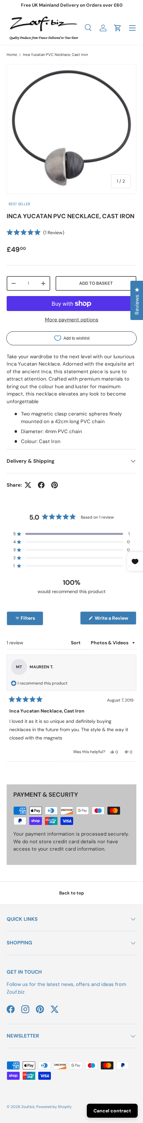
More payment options (71, 319)
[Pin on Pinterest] (54, 485)
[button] (117, 28)
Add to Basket (96, 283)
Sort (76, 643)
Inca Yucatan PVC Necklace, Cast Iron (55, 54)
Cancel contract (112, 1111)
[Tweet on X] (28, 485)
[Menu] (132, 28)
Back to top (71, 893)
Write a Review (112, 620)
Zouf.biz (28, 1106)
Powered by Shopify (54, 1106)
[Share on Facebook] (41, 485)
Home (12, 54)
